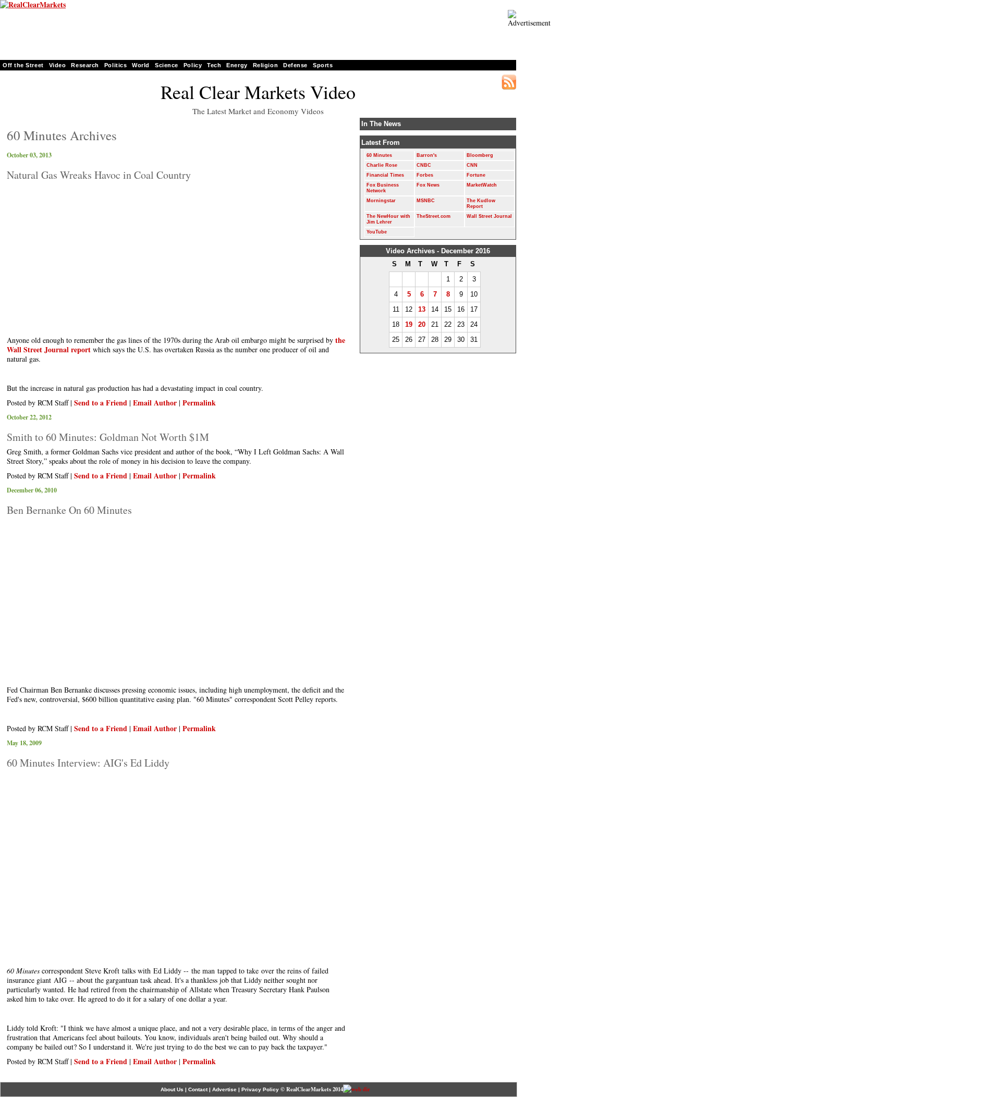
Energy (236, 65)
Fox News (428, 185)
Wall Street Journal (489, 216)
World (141, 65)
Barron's (427, 155)
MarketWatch (482, 185)
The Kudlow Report (481, 203)
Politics (115, 65)
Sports (323, 65)
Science (166, 65)
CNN (472, 165)
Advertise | (226, 1089)
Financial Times (385, 175)
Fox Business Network (383, 187)
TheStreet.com (433, 216)
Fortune (476, 175)
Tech (214, 65)
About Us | (174, 1089)
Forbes (425, 175)
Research (85, 65)
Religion (265, 65)
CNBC (424, 165)
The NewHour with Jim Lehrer (388, 219)
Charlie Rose (382, 165)
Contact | (199, 1089)
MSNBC (426, 200)
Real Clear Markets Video (258, 91)
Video (57, 65)
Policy (193, 65)
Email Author (155, 402)
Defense (295, 65)
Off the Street (23, 65)
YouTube (377, 232)
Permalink (199, 402)
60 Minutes (379, 155)
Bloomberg (480, 155)
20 (421, 324)
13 (421, 309)
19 (408, 324)
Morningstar (381, 200)
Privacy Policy (260, 1089)
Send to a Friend (100, 402)
